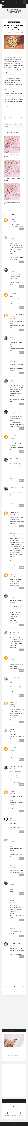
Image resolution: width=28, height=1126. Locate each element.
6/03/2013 (12, 841)
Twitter (20, 717)
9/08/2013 (12, 945)
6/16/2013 (12, 884)
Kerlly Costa (15, 595)
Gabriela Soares (16, 766)
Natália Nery (15, 458)
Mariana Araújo (16, 943)
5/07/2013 (12, 680)
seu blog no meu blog (14, 22)
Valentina (14, 729)
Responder (21, 228)
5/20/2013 (12, 820)
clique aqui (12, 88)
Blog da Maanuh (16, 533)
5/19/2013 (12, 793)
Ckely (12, 818)
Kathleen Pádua (16, 411)
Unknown (13, 219)
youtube (21, 1115)
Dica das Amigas (14, 622)
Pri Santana (14, 269)
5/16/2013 (12, 769)
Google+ (7, 1115)
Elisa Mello (14, 677)
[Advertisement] (14, 1014)
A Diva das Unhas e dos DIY (17, 315)
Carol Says (14, 574)
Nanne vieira (14, 512)
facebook (7, 1109)
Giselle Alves (15, 882)
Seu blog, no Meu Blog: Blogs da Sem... (12, 155)
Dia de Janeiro (15, 632)
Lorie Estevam (15, 236)
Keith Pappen (15, 380)
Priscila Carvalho (14, 11)
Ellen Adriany (15, 657)
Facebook (15, 717)
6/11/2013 (12, 867)
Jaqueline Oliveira (17, 487)
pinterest (14, 1115)
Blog (11, 717)
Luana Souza (14, 337)
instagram (20, 1109)
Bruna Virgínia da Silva (16, 703)
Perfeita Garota (16, 839)
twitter (13, 1109)
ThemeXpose (18, 1124)
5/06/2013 (12, 221)
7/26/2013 (12, 929)
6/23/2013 (12, 902)
